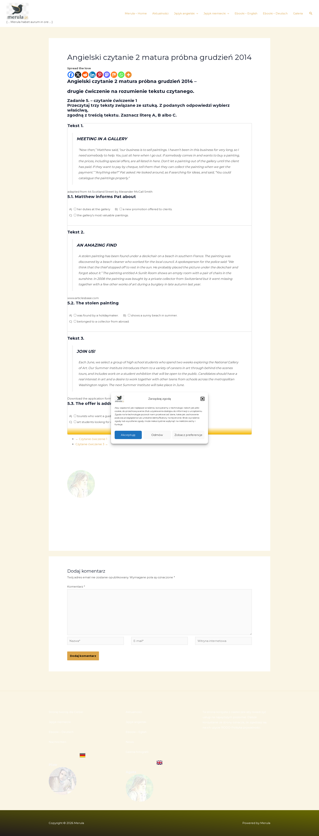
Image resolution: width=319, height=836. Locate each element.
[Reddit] (85, 74)
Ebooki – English (246, 13)
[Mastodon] (107, 74)
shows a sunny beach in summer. (153, 315)
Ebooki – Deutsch (275, 13)
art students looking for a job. (97, 422)
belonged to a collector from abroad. (102, 321)
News (130, 742)
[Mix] (114, 74)
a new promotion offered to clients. (147, 209)
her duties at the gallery (93, 209)
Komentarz (76, 586)
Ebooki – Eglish (136, 732)
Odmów (157, 435)
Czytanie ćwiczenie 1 (91, 439)
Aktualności (160, 13)
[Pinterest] (99, 74)
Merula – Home (136, 13)
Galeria (298, 13)
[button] (202, 399)
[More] (128, 74)
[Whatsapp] (121, 74)
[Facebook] (71, 74)
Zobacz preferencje (188, 435)
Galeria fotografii (137, 752)
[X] (78, 74)
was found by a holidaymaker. (97, 315)
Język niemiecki (215, 13)
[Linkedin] (92, 74)
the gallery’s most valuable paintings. (102, 215)
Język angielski (184, 13)
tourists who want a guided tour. (99, 416)
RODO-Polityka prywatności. (241, 727)
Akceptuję (128, 435)
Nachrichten (57, 742)
